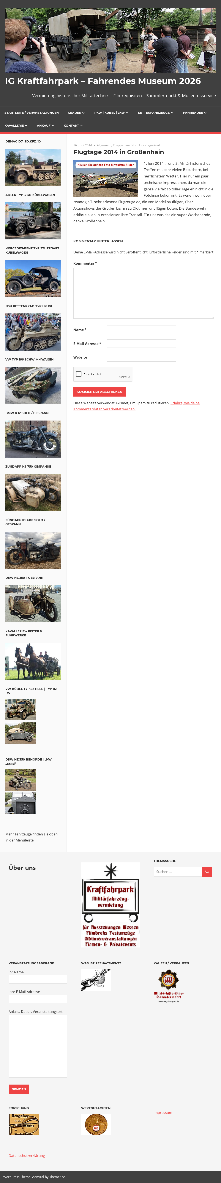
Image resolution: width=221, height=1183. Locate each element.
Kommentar (85, 263)
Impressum (163, 1112)
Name (80, 329)
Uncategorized (149, 145)
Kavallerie (14, 126)
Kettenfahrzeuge (154, 113)
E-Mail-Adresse (87, 343)
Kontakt (71, 126)
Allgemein (104, 145)
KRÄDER (74, 113)
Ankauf (44, 126)
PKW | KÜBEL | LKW (109, 113)
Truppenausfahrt (125, 145)
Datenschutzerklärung (27, 1155)
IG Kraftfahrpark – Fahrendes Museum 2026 (103, 81)
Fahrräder (193, 113)
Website (80, 357)
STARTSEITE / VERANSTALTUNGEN (32, 113)
